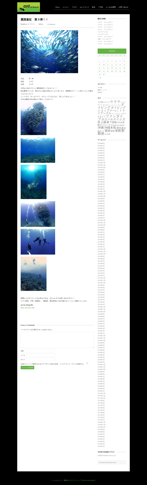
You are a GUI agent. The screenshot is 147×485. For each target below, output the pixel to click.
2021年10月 (101, 283)
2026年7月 (101, 146)
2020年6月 (101, 321)
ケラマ (115, 101)
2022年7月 (101, 261)
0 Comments (51, 24)
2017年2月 (101, 417)
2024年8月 (101, 201)
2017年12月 (101, 393)
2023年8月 (101, 230)
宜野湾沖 (122, 125)
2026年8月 (101, 143)
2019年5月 (101, 352)
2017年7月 (101, 405)
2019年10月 (101, 340)
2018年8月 (101, 374)
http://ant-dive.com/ (28, 308)
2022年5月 (101, 266)
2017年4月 (101, 412)
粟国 (107, 130)
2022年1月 (101, 275)
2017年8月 (101, 403)
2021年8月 (101, 287)
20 (116, 68)
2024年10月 (101, 196)
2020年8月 (101, 316)
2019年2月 (101, 360)
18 (108, 68)
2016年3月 (101, 444)
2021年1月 (101, 304)
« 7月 (99, 78)
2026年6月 (101, 148)
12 (112, 64)
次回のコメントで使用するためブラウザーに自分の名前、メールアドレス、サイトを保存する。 (53, 364)
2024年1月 (101, 218)
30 (99, 74)
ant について (84, 7)
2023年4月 (101, 239)
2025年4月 (101, 182)
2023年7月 (101, 232)
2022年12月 (101, 249)
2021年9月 (101, 285)
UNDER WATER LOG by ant (107, 455)
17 (104, 68)
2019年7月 (101, 348)
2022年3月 (101, 271)
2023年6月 (101, 235)
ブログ (74, 7)
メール (23, 355)
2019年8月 (101, 345)
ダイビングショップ (112, 109)
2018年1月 (101, 391)
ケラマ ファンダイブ (105, 22)
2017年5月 (101, 410)
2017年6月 (101, 408)
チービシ (114, 110)
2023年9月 (101, 227)
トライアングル (103, 32)
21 (120, 68)
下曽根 (113, 122)
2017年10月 (101, 398)
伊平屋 (119, 122)
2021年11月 (101, 280)
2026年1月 (101, 160)
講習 (113, 131)
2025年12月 (101, 162)
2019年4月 (101, 355)
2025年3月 (101, 184)
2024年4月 (101, 211)
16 (99, 68)
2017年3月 (101, 415)
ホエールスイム (111, 119)
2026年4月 (101, 153)
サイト (23, 359)
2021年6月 (101, 292)
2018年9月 (101, 372)
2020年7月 (101, 319)
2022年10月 (101, 254)
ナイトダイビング (117, 113)
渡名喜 (120, 128)
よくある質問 (111, 7)
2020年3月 (101, 328)
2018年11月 (101, 367)
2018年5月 (101, 381)
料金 (93, 7)
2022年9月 (101, 256)
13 (116, 64)
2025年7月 (101, 174)
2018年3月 (101, 386)
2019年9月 (101, 343)
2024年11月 (101, 194)
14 (120, 64)
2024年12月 (101, 191)
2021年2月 (101, 302)
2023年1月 (101, 247)
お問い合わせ (123, 7)
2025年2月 (101, 186)
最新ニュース (102, 90)
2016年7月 (101, 434)
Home (57, 7)
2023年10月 (101, 225)
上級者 (105, 122)
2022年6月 (101, 263)
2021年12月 (101, 278)
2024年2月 (101, 215)
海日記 (41, 24)
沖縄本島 (110, 127)
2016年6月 (101, 436)
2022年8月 (101, 259)
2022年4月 (101, 268)
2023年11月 (101, 223)
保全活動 (114, 125)
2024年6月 (101, 206)
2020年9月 (101, 314)
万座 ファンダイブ (104, 39)
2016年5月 (101, 439)
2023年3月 (101, 242)
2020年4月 (101, 326)
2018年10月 (101, 369)
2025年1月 (101, 189)
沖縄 (101, 127)
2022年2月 (101, 273)
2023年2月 (101, 244)
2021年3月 (101, 299)
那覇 (118, 130)
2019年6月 (101, 350)
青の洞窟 (107, 134)
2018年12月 (101, 364)
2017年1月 (101, 420)
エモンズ (106, 102)
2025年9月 (101, 170)
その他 (100, 87)
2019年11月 (101, 338)
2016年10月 (101, 427)
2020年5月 (101, 324)
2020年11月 (101, 309)
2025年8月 (101, 172)
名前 (22, 351)
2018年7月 (101, 376)
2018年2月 (101, 388)
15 (124, 64)
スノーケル (117, 105)
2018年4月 (101, 384)
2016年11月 (101, 424)
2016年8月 (101, 432)
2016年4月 (101, 441)
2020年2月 (101, 331)
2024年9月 (101, 199)
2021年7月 (101, 290)
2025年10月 (101, 167)
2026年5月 (101, 150)
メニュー (66, 7)
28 (120, 71)
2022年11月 (101, 251)
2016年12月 (101, 422)
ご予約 (100, 7)
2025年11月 (101, 165)
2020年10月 (101, 311)
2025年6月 (101, 177)
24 (104, 71)
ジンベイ (110, 105)
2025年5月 (101, 179)
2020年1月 (101, 333)
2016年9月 (101, 429)
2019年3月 (101, 357)
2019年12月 (101, 336)
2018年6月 (101, 379)
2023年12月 (101, 220)
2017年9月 (101, 400)
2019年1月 (101, 362)
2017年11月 (101, 396)
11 (108, 64)
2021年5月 (101, 295)
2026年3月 (101, 155)
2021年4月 (101, 297)
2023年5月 (101, 237)
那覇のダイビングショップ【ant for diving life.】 (80, 480)
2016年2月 (101, 446)
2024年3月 (101, 213)
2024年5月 (101, 208)
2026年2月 (101, 158)
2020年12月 (101, 307)
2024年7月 (101, 203)
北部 (118, 125)
